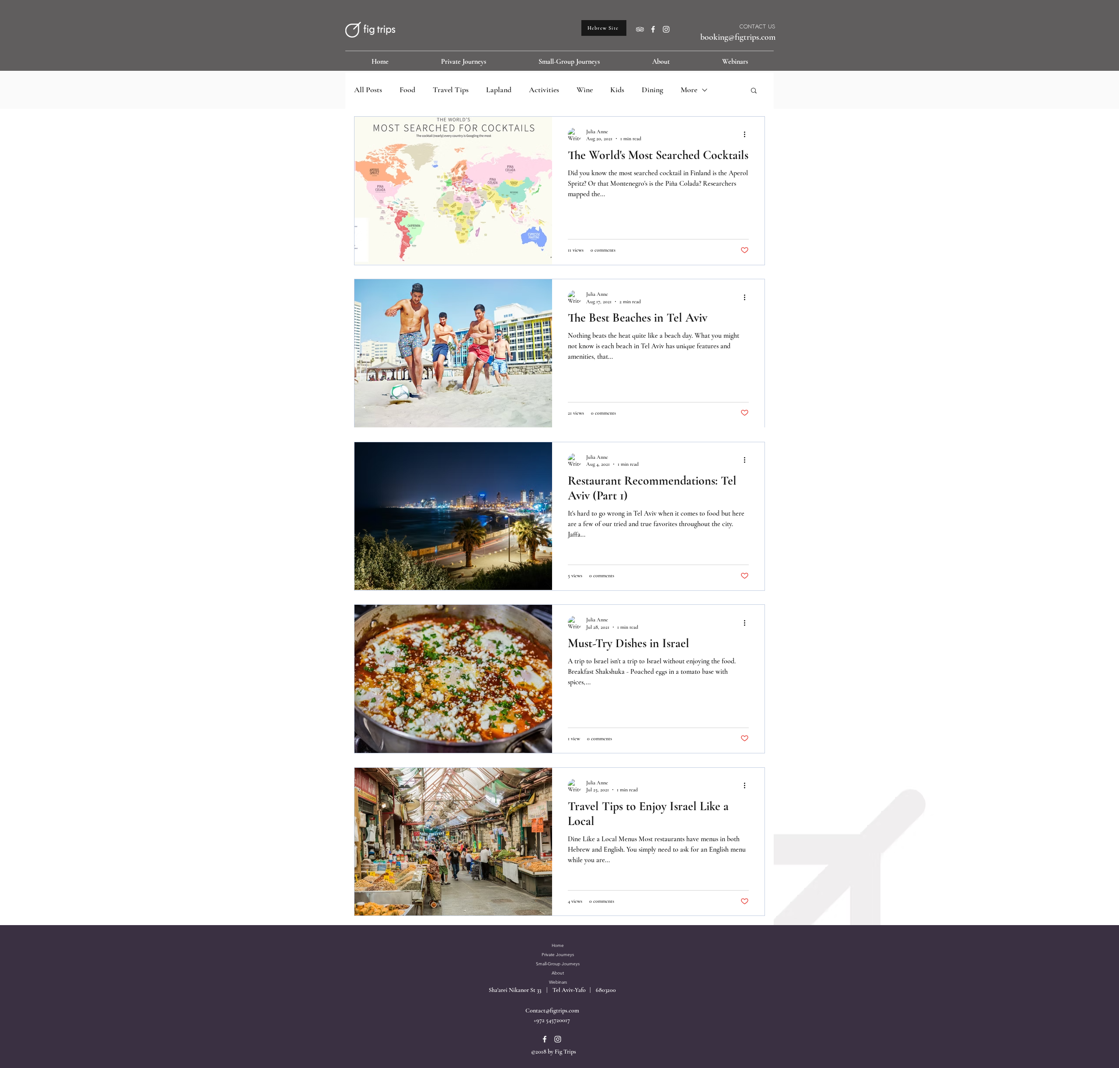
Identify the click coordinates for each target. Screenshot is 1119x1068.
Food (407, 89)
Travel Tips (451, 89)
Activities (544, 89)
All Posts (368, 89)
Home (558, 945)
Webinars (558, 982)
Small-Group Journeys (558, 964)
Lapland (498, 89)
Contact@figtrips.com (552, 1010)
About (558, 973)
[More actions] (747, 134)
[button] (754, 91)
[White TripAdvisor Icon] (640, 29)
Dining (652, 89)
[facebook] (653, 29)
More (689, 89)
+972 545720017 (552, 1020)
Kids (617, 89)
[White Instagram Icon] (666, 29)
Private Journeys (558, 954)
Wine (585, 89)
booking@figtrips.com (737, 37)
